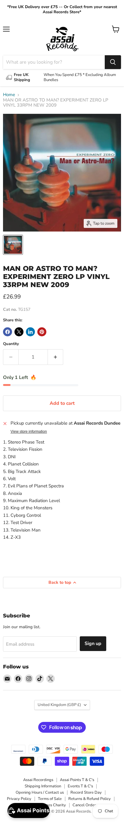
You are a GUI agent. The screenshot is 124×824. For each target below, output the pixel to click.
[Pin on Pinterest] (41, 331)
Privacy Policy (19, 798)
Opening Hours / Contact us (40, 792)
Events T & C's (80, 786)
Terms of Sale (50, 798)
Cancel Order (84, 805)
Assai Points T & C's (77, 780)
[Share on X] (18, 331)
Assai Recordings (38, 780)
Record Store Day (86, 792)
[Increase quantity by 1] (55, 357)
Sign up (93, 643)
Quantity (11, 344)
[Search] (113, 62)
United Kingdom (59, 704)
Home (9, 94)
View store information (29, 431)
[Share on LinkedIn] (30, 331)
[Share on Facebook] (7, 331)
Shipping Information (43, 786)
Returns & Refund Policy (89, 798)
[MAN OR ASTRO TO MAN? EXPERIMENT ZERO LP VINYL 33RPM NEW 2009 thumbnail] (13, 244)
